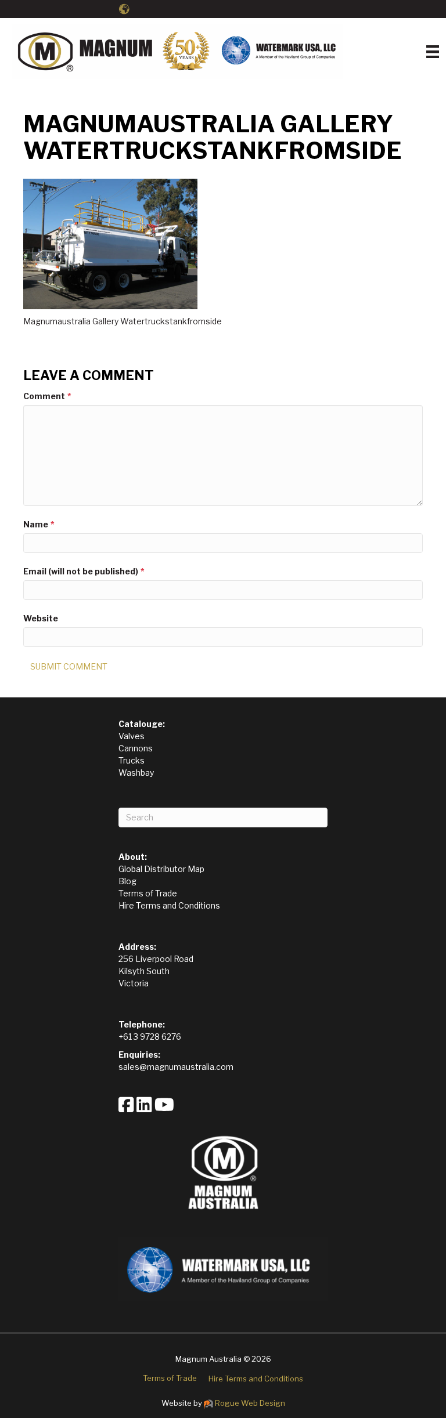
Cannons (135, 748)
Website (40, 618)
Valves (131, 736)
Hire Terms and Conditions (169, 905)
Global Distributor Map (161, 869)
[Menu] (432, 51)
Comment (47, 396)
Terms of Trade (147, 893)
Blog (127, 881)
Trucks (131, 760)
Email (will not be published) (84, 571)
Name (39, 524)
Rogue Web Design (250, 1403)
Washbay (136, 772)
